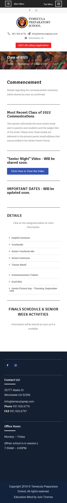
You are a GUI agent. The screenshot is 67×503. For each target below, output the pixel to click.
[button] (27, 171)
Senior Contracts (21, 258)
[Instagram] (36, 10)
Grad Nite (17, 281)
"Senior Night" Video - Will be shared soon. (31, 160)
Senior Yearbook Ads (23, 251)
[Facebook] (29, 10)
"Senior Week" (19, 264)
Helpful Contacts (21, 237)
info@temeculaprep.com (45, 34)
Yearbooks (17, 244)
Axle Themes (45, 497)
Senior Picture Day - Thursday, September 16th (33, 289)
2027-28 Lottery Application (33, 45)
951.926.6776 (19, 34)
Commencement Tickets (25, 275)
